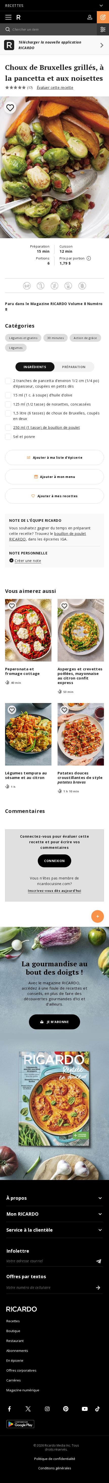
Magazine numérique (22, 1390)
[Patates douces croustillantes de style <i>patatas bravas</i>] (81, 734)
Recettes (13, 1321)
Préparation (74, 367)
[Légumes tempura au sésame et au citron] (28, 734)
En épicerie (14, 1360)
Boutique (13, 1331)
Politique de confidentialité (54, 1458)
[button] (103, 17)
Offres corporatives (21, 1370)
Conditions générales (54, 1468)
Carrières (13, 1380)
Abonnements (17, 1350)
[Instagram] (48, 1409)
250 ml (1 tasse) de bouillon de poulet (46, 427)
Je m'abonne (58, 1022)
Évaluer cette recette (55, 87)
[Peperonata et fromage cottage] (28, 630)
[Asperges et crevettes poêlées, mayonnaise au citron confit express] (81, 630)
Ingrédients (35, 367)
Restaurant (15, 1340)
